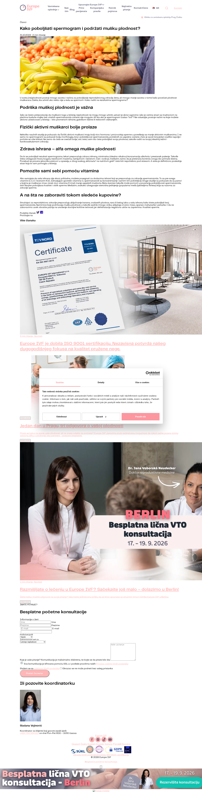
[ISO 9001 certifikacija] (127, 753)
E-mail (55, 629)
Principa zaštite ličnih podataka (112, 664)
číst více (25, 418)
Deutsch (76, 744)
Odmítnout (61, 416)
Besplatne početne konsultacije (101, 762)
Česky (84, 744)
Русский (117, 744)
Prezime (55, 625)
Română (126, 744)
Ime (53, 622)
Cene (145, 8)
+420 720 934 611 (29, 733)
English (91, 744)
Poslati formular (34, 673)
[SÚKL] (78, 753)
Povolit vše (140, 416)
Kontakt (138, 8)
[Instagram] (98, 742)
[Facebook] (92, 742)
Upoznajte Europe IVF (90, 5)
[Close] (101, 767)
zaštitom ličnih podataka (47, 669)
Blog (72, 10)
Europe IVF (29, 7)
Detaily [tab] (101, 382)
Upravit (99, 416)
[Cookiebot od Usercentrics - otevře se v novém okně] (148, 373)
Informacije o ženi (29, 619)
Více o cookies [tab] (142, 382)
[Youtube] (110, 742)
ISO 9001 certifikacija (117, 755)
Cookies (101, 755)
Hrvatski (100, 744)
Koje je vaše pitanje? (30, 660)
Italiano (109, 744)
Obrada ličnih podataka (85, 755)
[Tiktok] (104, 742)
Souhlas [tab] (60, 382)
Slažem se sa (66, 669)
